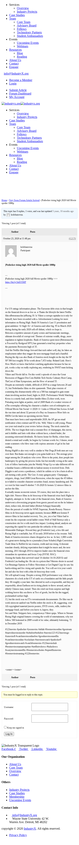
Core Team (23, 22)
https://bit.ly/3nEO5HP (15, 282)
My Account (16, 97)
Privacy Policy (18, 835)
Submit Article (18, 90)
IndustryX (30, 828)
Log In (9, 734)
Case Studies (17, 15)
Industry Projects (27, 11)
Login (12, 83)
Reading (22, 56)
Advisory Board (26, 25)
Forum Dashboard (20, 93)
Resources (15, 49)
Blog (20, 53)
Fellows (21, 29)
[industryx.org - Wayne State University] (11, 103)
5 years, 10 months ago (63, 211)
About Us (15, 60)
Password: (9, 718)
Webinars (22, 46)
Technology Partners (29, 32)
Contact (14, 63)
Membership (16, 796)
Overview (23, 8)
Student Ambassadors (30, 35)
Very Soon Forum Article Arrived (24, 200)
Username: (9, 707)
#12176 (72, 238)
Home (4, 200)
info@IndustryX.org (16, 73)
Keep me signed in (15, 727)
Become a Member (20, 80)
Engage (13, 67)
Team (12, 18)
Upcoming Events (28, 42)
